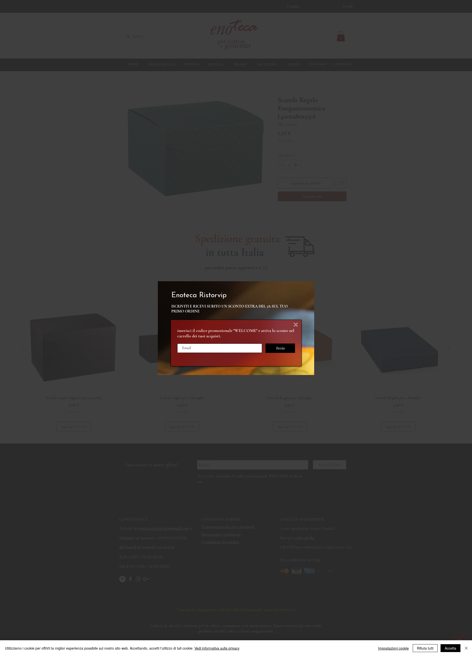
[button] (295, 325)
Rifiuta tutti (425, 648)
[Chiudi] (466, 648)
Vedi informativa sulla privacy (216, 648)
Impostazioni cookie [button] (393, 648)
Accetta (450, 648)
